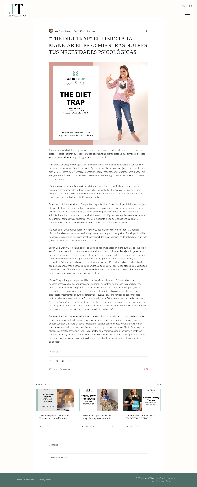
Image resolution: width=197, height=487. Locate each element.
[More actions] (146, 30)
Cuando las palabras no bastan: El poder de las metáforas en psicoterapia (54, 417)
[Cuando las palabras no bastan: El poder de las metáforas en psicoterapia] (55, 400)
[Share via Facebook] (50, 361)
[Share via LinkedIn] (63, 361)
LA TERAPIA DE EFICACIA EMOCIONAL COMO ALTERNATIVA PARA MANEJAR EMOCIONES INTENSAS (140, 417)
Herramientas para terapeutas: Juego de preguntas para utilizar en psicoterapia (97, 417)
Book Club (53, 352)
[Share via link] (70, 361)
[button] (187, 14)
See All (158, 384)
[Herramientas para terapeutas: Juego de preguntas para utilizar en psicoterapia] (98, 400)
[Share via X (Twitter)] (56, 361)
